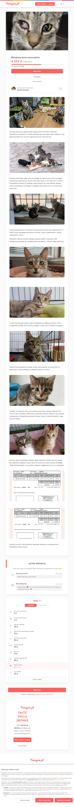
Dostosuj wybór (25, 800)
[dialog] (37, 786)
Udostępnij (37, 77)
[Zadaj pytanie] (60, 88)
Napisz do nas (50, 694)
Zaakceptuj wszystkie (63, 800)
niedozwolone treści (41, 694)
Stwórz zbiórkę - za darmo (45, 4)
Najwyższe (43, 605)
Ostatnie (30, 605)
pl (61, 4)
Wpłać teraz (37, 71)
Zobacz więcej (37, 679)
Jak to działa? (22, 746)
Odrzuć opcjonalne (44, 800)
